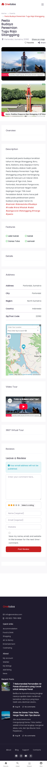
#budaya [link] (32, 204)
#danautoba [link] (21, 204)
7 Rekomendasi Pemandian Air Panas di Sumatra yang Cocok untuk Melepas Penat (27, 686)
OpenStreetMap (27, 374)
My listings (7, 666)
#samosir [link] (10, 204)
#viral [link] (16, 207)
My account (8, 658)
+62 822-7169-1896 (13, 618)
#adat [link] (31, 207)
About (8, 750)
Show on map (38, 39)
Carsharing (7, 648)
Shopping (7, 636)
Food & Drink (8, 632)
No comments (30, 707)
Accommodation (10, 628)
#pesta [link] (9, 214)
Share (43, 42)
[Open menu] (43, 4)
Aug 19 (17, 707)
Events (12, 13)
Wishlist (6, 662)
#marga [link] (36, 210)
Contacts (37, 750)
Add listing (7, 670)
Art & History (8, 640)
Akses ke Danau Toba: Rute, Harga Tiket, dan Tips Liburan (26, 714)
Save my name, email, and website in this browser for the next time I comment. (25, 539)
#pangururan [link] (12, 210)
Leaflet (11, 374)
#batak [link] (23, 207)
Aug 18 (17, 736)
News (5, 673)
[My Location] (26, 331)
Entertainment (9, 644)
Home (4, 13)
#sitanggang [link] (25, 210)
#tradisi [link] (9, 207)
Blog (17, 750)
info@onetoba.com (14, 614)
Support (25, 750)
